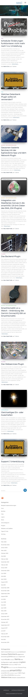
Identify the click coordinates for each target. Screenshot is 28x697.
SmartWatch (11, 673)
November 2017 (5, 619)
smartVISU (16, 670)
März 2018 (3, 610)
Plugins (3, 254)
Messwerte (4, 664)
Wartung (16, 675)
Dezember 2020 (5, 570)
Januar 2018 (4, 613)
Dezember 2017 (5, 616)
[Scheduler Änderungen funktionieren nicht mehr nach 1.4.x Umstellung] (14, 26)
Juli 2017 (3, 631)
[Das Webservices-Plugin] (14, 350)
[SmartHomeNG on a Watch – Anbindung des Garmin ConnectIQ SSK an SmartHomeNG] (14, 294)
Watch (19, 675)
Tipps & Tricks (4, 409)
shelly (8, 670)
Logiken (22, 662)
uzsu (2, 675)
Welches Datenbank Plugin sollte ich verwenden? (10, 97)
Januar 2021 (4, 567)
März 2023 (3, 550)
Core (2, 508)
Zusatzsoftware (21, 677)
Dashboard (22, 652)
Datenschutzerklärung (18, 690)
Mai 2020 (3, 576)
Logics (3, 517)
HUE (23, 656)
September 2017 (5, 625)
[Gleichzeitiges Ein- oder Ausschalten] (14, 398)
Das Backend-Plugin (10, 256)
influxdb (7, 659)
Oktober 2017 (4, 622)
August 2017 (4, 628)
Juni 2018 (3, 602)
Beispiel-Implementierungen (8, 145)
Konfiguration (5, 662)
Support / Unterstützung (12, 461)
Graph (20, 656)
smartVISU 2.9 (5, 673)
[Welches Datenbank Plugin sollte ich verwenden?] (14, 80)
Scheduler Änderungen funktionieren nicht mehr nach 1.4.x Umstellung (13, 43)
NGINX (19, 664)
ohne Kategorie (5, 522)
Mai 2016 (3, 639)
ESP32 (10, 656)
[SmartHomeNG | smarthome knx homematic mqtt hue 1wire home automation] (12, 2)
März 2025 (3, 542)
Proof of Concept (12, 667)
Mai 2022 (3, 556)
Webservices (6, 677)
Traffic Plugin (21, 673)
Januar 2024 (4, 547)
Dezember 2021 (5, 562)
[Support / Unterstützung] (14, 447)
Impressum (6, 690)
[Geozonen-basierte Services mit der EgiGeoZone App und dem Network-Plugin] (14, 133)
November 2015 (5, 642)
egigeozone (20, 654)
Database (4, 654)
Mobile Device (11, 664)
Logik (10, 662)
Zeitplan (14, 677)
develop (3, 511)
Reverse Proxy (22, 667)
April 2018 (3, 608)
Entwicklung (4, 656)
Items (17, 659)
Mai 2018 (3, 605)
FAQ (2, 38)
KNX (21, 659)
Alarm (3, 652)
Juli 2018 (3, 599)
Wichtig (3, 534)
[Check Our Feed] (2, 498)
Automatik (8, 652)
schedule (3, 670)
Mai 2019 (3, 585)
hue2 (2, 659)
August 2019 (4, 582)
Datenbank (12, 654)
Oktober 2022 (4, 553)
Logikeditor (15, 662)
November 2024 (5, 544)
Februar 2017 (4, 633)
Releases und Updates (7, 528)
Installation (12, 659)
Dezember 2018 (5, 587)
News (2, 519)
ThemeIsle (19, 693)
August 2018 (4, 596)
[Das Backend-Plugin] (14, 242)
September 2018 (5, 593)
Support (16, 673)
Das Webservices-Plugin (12, 364)
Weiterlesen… (15, 64)
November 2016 (5, 636)
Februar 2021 (4, 565)
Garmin (16, 656)
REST (17, 667)
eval (14, 656)
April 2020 (3, 579)
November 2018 (5, 590)
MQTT (16, 664)
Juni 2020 (3, 573)
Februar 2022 (4, 559)
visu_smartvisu (9, 675)
